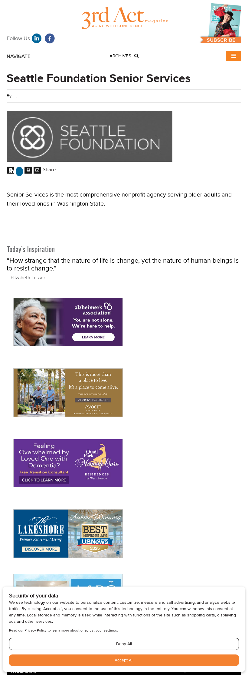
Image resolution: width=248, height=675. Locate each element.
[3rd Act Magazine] (124, 19)
